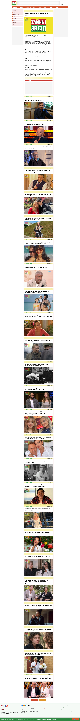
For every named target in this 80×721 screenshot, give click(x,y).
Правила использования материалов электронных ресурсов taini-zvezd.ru (69, 709)
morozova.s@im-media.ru (44, 708)
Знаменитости (28, 7)
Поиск (62, 4)
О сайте (62, 1)
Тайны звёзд (14, 3)
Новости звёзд (29, 96)
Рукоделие (51, 7)
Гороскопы (28, 11)
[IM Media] (6, 706)
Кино (34, 7)
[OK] (24, 705)
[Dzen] (28, 705)
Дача (57, 7)
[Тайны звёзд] (25, 11)
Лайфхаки (15, 7)
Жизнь (45, 7)
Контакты (63, 3)
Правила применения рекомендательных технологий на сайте (69, 707)
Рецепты (21, 7)
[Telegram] (26, 705)
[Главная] (2, 706)
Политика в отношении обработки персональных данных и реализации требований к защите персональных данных (69, 705)
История (39, 7)
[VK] (22, 705)
